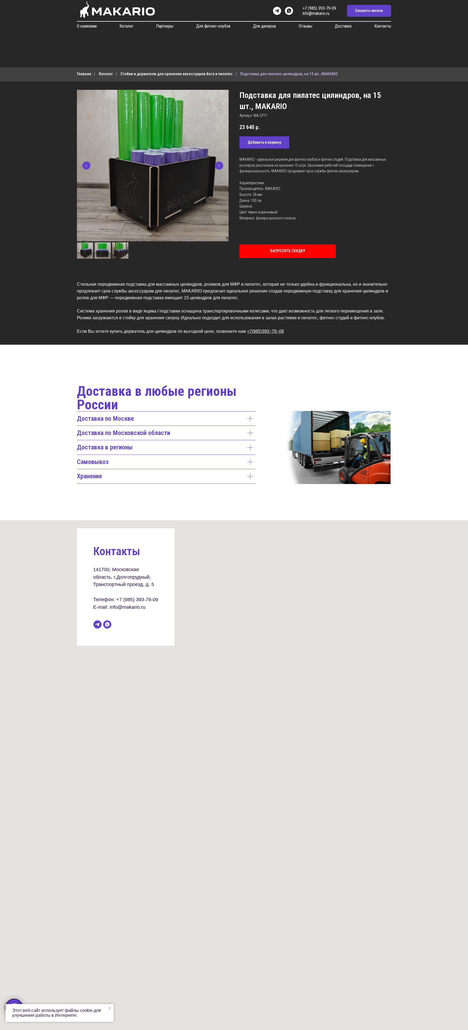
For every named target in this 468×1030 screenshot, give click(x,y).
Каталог (126, 26)
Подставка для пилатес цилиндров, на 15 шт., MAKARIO (289, 73)
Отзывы (305, 26)
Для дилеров (264, 26)
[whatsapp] (289, 11)
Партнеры (164, 26)
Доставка (343, 26)
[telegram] (277, 11)
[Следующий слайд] (219, 166)
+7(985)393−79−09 (265, 331)
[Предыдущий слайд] (86, 166)
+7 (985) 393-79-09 (319, 8)
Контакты (382, 26)
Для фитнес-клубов (213, 26)
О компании (87, 26)
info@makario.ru (316, 13)
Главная (84, 73)
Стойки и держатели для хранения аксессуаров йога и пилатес (177, 73)
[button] (369, 11)
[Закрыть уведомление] (109, 1008)
